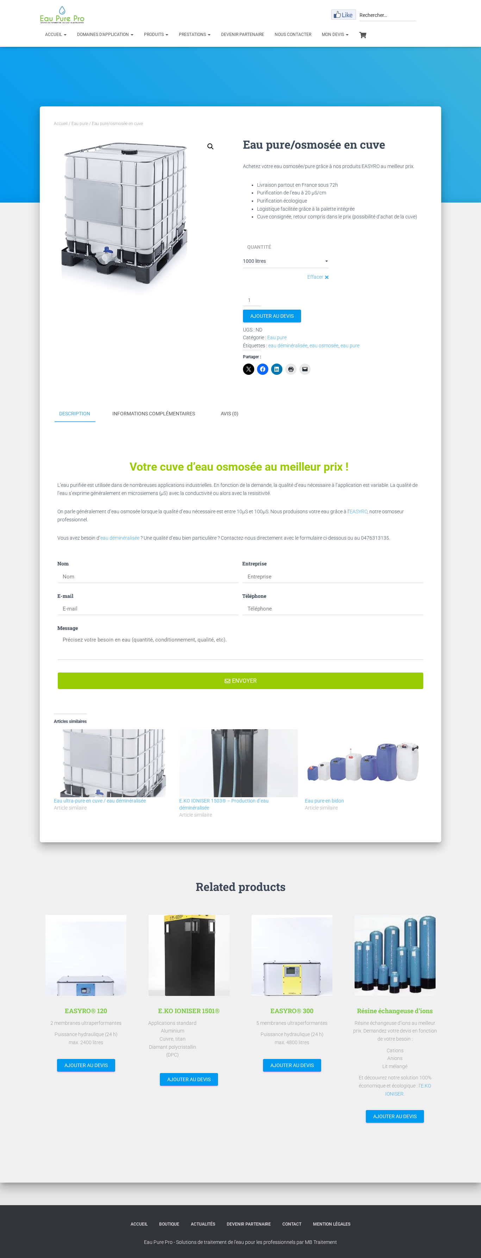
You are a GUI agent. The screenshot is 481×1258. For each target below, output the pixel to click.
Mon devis (333, 34)
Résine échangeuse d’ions (395, 1010)
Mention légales (331, 1224)
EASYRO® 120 (86, 1010)
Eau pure (79, 123)
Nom (63, 563)
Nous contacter (293, 34)
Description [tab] (74, 413)
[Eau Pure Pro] (62, 15)
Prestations (193, 34)
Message (67, 628)
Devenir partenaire (242, 34)
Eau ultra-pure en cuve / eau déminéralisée (100, 801)
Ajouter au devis (272, 316)
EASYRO (358, 511)
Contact (291, 1224)
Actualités (203, 1224)
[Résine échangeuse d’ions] (395, 955)
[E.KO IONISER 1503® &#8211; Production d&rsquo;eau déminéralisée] (238, 763)
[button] (210, 146)
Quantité (259, 247)
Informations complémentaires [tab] (153, 413)
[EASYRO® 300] (291, 955)
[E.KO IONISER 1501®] (189, 955)
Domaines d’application (103, 34)
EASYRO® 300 (291, 1010)
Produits (154, 34)
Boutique (169, 1224)
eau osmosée (324, 345)
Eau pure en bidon (324, 801)
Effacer (315, 277)
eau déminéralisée (287, 345)
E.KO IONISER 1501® (189, 1010)
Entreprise (254, 563)
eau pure (350, 345)
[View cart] (362, 34)
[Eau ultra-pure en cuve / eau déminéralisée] (113, 763)
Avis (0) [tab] (229, 413)
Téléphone (254, 596)
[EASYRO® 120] (85, 955)
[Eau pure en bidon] (364, 763)
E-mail (65, 596)
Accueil (54, 34)
